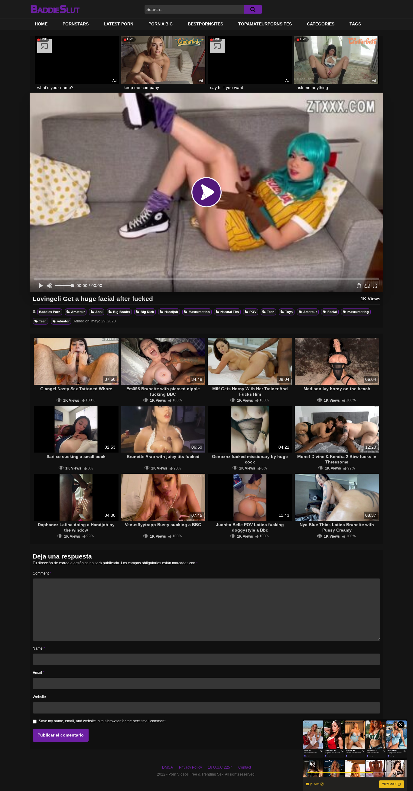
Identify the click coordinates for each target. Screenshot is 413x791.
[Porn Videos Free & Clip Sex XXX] (55, 9)
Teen (271, 312)
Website (39, 697)
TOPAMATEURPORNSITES (265, 23)
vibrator (63, 321)
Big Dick (147, 312)
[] (253, 9)
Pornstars (76, 23)
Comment (42, 573)
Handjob (171, 312)
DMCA (167, 767)
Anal (98, 312)
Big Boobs (121, 312)
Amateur (78, 312)
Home (41, 23)
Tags (355, 23)
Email (38, 673)
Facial (332, 312)
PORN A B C (160, 23)
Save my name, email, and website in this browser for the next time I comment (102, 721)
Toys (289, 312)
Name (39, 648)
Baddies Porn (49, 312)
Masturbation (199, 312)
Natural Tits (229, 312)
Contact (244, 767)
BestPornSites (205, 23)
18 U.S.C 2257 (220, 767)
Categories (320, 23)
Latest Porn (118, 23)
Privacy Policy (190, 767)
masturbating (358, 312)
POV (252, 312)
